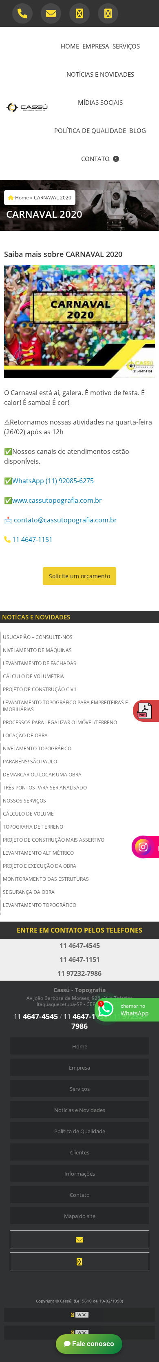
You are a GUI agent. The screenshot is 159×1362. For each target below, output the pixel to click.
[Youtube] (108, 13)
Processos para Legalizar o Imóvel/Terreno (60, 722)
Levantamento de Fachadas (39, 663)
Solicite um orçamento (79, 576)
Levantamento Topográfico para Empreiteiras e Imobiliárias (65, 706)
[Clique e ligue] (22, 13)
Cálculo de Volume (28, 813)
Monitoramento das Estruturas (46, 879)
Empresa (95, 46)
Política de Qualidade (90, 130)
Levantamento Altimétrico (38, 852)
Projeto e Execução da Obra (39, 865)
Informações (79, 1173)
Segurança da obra (29, 892)
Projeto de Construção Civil (40, 689)
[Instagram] (79, 1262)
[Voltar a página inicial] (27, 102)
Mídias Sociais (100, 102)
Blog (137, 130)
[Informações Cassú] (116, 160)
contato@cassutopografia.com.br (65, 519)
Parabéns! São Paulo (30, 761)
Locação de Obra (25, 735)
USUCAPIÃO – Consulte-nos (38, 637)
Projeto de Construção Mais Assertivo (53, 839)
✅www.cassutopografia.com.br (53, 500)
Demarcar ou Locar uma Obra (42, 774)
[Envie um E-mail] (51, 13)
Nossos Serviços (24, 800)
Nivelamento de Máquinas (37, 650)
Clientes (79, 1152)
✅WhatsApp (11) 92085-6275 (49, 480)
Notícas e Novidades (36, 617)
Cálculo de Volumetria (33, 676)
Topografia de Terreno (33, 826)
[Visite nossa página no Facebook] (79, 13)
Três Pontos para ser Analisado (45, 787)
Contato (95, 159)
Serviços (126, 46)
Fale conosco (92, 1343)
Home (70, 46)
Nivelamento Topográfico (37, 748)
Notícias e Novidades (100, 74)
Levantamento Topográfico (39, 905)
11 (36, 1016)
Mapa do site (79, 1216)
